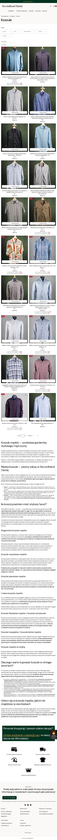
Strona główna (4, 16)
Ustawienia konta (24, 814)
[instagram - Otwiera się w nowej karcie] (28, 805)
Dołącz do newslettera (9, 797)
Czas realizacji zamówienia (46, 814)
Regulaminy (4, 816)
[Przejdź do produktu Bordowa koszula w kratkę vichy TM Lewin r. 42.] (42, 369)
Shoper (29, 832)
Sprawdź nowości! (28, 1)
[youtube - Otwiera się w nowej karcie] (30, 805)
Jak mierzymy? (5, 825)
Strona (18, 435)
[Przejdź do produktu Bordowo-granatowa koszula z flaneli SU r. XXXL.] (14, 407)
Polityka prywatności (6, 823)
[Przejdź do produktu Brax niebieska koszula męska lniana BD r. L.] (42, 407)
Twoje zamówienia (25, 811)
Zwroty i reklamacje (6, 811)
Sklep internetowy (27, 838)
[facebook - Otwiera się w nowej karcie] (25, 805)
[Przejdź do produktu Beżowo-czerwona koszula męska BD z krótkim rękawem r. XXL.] (14, 250)
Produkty (12, 16)
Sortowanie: (4, 41)
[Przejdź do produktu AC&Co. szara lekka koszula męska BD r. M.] (14, 100)
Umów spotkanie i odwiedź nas (21, 735)
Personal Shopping (6, 814)
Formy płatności (43, 811)
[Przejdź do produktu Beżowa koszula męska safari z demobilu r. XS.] (42, 211)
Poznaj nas (23, 823)
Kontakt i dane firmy (25, 825)
